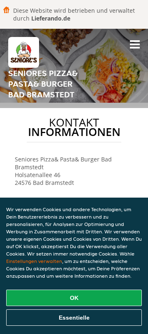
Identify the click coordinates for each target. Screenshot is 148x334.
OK (74, 298)
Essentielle (74, 317)
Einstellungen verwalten (34, 261)
